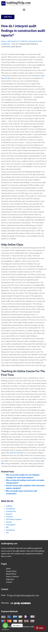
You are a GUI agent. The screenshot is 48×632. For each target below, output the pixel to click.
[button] (24, 9)
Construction (11, 511)
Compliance (10, 509)
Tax (7, 533)
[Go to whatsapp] (5, 625)
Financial (9, 517)
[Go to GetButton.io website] (5, 629)
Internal (9, 522)
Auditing (9, 506)
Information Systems (14, 519)
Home (3, 41)
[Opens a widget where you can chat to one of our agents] (39, 628)
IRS (7, 527)
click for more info (17, 453)
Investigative (10, 525)
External (9, 514)
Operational (10, 530)
